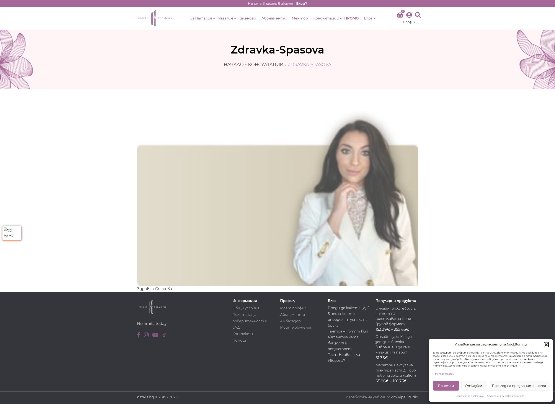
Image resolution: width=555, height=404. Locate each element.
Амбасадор (290, 321)
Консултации (326, 18)
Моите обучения (296, 327)
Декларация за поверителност (505, 396)
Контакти (242, 334)
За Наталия (201, 18)
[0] (400, 15)
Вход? (301, 3)
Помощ (239, 340)
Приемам (446, 386)
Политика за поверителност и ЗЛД (249, 321)
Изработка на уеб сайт (368, 397)
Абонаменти (273, 18)
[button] (546, 344)
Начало (234, 64)
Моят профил (293, 308)
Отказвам (474, 386)
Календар (247, 18)
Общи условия (246, 308)
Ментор (300, 18)
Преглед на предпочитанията (519, 386)
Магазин (225, 18)
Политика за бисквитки (470, 396)
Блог (368, 18)
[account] (409, 18)
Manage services (444, 374)
